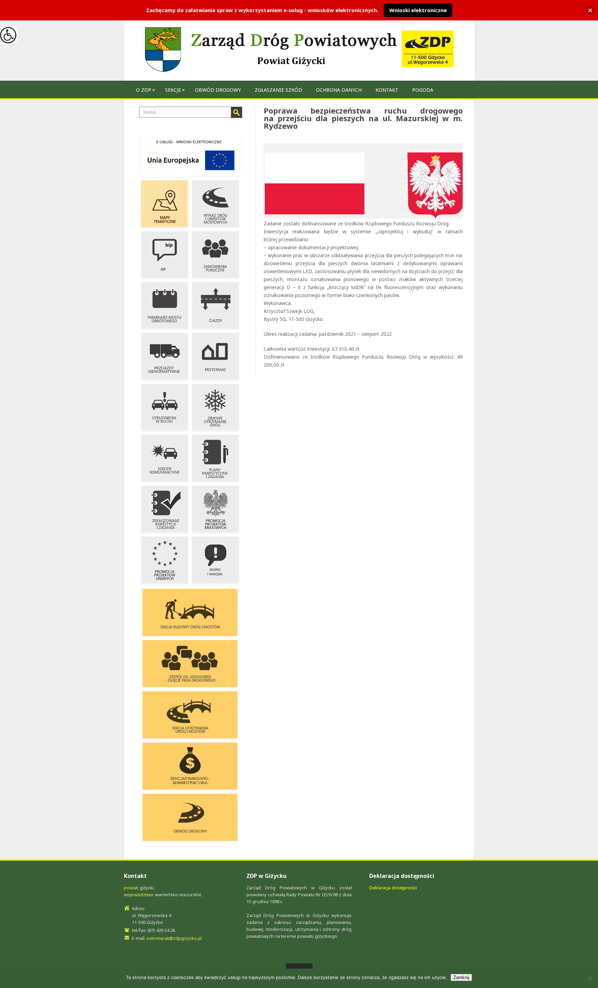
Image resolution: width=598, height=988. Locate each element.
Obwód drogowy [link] (218, 90)
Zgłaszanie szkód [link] (278, 90)
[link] (8, 34)
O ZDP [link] (143, 89)
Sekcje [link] (173, 89)
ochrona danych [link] (339, 90)
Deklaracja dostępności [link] (393, 887)
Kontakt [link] (386, 90)
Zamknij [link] (461, 977)
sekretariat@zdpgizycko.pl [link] (174, 938)
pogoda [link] (422, 90)
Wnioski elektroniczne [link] (418, 10)
